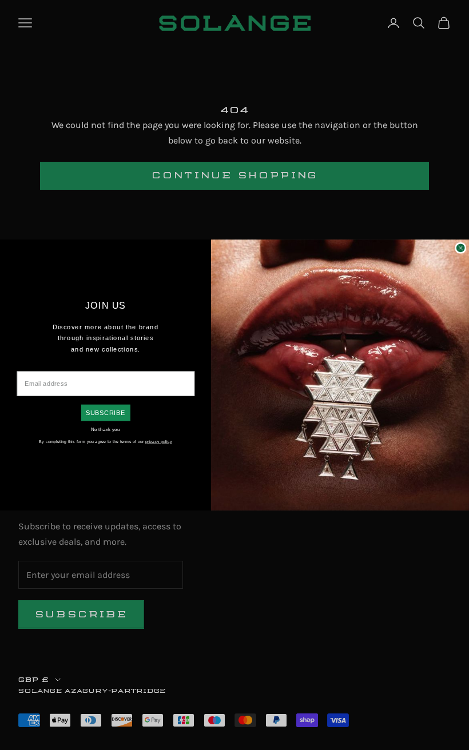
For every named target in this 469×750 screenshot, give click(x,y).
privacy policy (158, 441)
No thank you (105, 429)
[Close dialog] (460, 248)
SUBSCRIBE (106, 412)
